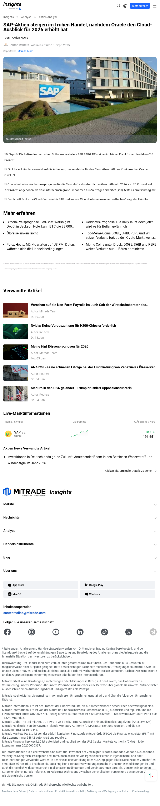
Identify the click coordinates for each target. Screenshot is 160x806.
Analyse (26, 17)
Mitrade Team (25, 51)
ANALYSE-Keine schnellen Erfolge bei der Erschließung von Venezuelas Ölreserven (93, 367)
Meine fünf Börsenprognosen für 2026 (59, 346)
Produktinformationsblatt (69, 791)
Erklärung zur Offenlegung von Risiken (108, 791)
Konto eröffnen (139, 5)
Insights (8, 17)
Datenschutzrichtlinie (40, 791)
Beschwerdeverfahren (14, 791)
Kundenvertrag (140, 791)
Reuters (19, 45)
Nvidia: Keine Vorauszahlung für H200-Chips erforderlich (73, 325)
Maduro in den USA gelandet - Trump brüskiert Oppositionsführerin (81, 388)
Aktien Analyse (48, 17)
